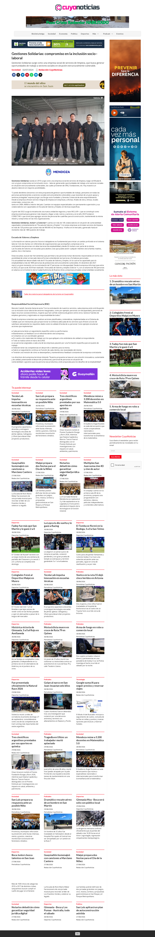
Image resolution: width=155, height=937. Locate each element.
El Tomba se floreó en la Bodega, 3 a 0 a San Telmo (90, 527)
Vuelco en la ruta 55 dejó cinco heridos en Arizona (89, 576)
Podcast (106, 34)
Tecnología (80, 679)
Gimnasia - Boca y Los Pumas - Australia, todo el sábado (57, 910)
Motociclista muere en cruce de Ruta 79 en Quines (56, 630)
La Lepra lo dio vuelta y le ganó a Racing (58, 524)
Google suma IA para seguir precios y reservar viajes (90, 685)
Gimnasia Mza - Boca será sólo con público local (90, 801)
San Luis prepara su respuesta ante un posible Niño (45, 399)
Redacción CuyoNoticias (50, 70)
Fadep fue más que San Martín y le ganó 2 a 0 (24, 527)
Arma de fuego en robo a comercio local (89, 629)
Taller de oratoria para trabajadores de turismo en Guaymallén (49, 294)
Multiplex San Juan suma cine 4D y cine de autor (94, 466)
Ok (77, 934)
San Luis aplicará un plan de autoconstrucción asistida (89, 910)
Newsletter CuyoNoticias (123, 436)
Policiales (80, 572)
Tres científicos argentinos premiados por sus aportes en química (70, 402)
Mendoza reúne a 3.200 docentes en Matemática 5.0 (94, 399)
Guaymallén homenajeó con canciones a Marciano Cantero (22, 467)
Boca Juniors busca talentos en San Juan (23, 857)
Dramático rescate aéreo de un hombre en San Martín (58, 802)
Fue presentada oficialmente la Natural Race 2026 (24, 685)
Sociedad (52, 34)
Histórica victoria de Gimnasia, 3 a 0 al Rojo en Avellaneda (25, 630)
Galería (97, 98)
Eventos (119, 34)
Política (74, 34)
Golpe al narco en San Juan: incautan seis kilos (57, 684)
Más (94, 34)
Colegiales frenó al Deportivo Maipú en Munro (23, 578)
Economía (63, 34)
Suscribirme (115, 457)
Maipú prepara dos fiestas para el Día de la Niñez (46, 466)
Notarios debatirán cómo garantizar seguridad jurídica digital (69, 469)
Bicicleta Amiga (38, 34)
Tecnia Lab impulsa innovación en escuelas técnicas (21, 401)
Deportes (85, 34)
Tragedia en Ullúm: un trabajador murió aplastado (56, 740)
